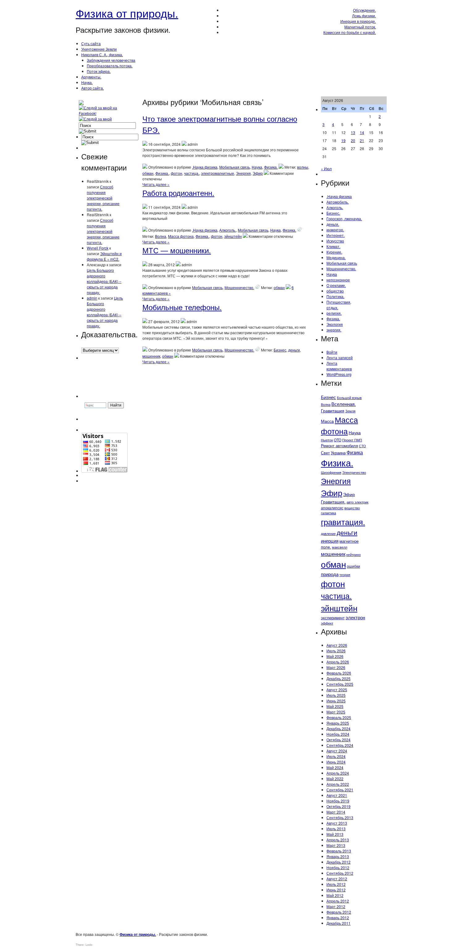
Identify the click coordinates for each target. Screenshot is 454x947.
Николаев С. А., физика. (102, 54)
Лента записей (339, 357)
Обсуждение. (364, 10)
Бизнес (280, 349)
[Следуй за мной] (96, 118)
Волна (160, 236)
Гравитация (332, 410)
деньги (294, 349)
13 (353, 132)
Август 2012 (336, 878)
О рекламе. (336, 285)
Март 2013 (335, 845)
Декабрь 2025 (338, 678)
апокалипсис (332, 507)
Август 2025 (336, 689)
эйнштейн (233, 236)
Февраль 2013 (338, 850)
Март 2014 (335, 811)
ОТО (337, 439)
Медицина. (336, 257)
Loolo (89, 945)
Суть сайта (91, 43)
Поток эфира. (99, 71)
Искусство (335, 240)
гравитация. (343, 521)
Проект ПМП (352, 439)
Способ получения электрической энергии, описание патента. (103, 198)
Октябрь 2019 (338, 806)
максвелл (339, 547)
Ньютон (327, 440)
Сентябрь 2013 (339, 817)
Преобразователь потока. (109, 65)
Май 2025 (334, 706)
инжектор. (335, 229)
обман (147, 173)
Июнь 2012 (336, 889)
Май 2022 (334, 778)
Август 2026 (336, 645)
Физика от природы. (127, 13)
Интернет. (335, 235)
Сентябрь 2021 (339, 789)
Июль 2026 (336, 650)
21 (362, 140)
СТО (362, 445)
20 (353, 140)
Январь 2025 (337, 723)
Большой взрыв (349, 397)
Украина (338, 453)
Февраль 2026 (338, 673)
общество (335, 290)
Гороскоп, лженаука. (344, 218)
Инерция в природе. (358, 21)
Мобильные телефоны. (182, 306)
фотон (176, 173)
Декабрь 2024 (338, 728)
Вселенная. (343, 404)
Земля (350, 410)
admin (92, 298)
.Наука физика (204, 167)
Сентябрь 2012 (339, 873)
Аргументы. (91, 76)
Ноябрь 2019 (337, 800)
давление (328, 533)
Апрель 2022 (337, 784)
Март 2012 (335, 906)
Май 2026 (334, 656)
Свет (325, 453)
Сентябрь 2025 (339, 684)
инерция (329, 540)
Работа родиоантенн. (178, 192)
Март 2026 (335, 667)
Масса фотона (181, 236)
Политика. (335, 296)
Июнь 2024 (336, 761)
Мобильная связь (234, 167)
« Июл (326, 168)
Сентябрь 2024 (339, 745)
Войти (331, 352)
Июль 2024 (336, 756)
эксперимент (333, 618)
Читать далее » (156, 184)
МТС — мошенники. (176, 250)
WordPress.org (338, 374)
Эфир (258, 173)
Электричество (354, 472)
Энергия (243, 173)
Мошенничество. (239, 287)
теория (344, 574)
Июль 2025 (336, 695)
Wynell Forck (97, 247)
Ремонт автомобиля (339, 445)
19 (343, 140)
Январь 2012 (337, 917)
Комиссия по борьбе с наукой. (349, 32)
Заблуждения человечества (111, 60)
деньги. (332, 224)
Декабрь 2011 (338, 923)
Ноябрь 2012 (337, 867)
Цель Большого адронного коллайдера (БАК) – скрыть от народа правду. (104, 281)
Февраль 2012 (338, 912)
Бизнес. (333, 213)
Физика (355, 452)
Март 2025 (335, 711)
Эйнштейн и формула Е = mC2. (104, 256)
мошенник (151, 356)
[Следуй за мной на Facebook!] (103, 113)
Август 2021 (336, 795)
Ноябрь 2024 (337, 734)
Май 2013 (334, 834)
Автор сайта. (92, 87)
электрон (355, 617)
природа (329, 574)
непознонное (338, 279)
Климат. (333, 246)
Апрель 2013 (337, 839)
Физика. (271, 167)
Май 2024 (334, 767)
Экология (334, 324)
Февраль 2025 (338, 717)
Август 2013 (336, 823)
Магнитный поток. (360, 26)
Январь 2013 (337, 856)
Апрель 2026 (337, 661)
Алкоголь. (227, 230)
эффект (327, 623)
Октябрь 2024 (338, 739)
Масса (327, 421)
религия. (334, 313)
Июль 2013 (336, 828)
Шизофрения (331, 472)
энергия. (333, 329)
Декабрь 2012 (338, 862)
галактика (328, 513)
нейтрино (353, 554)
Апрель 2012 (337, 900)
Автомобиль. (337, 201)
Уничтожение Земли (99, 49)
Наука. (87, 82)
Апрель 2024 (337, 773)
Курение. (334, 252)
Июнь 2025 (336, 700)
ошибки (353, 566)
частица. (191, 173)
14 (362, 132)
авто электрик (357, 501)
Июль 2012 (336, 884)
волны (302, 167)
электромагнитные (217, 173)
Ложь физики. (364, 15)
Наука (257, 167)
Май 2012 (334, 895)
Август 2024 (336, 750)
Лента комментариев (339, 365)
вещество (352, 507)
